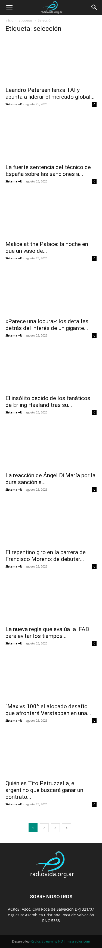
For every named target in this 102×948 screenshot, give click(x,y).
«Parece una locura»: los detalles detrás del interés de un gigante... (46, 324)
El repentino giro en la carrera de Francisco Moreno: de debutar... (45, 555)
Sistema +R (13, 104)
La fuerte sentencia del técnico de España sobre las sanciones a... (48, 170)
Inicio (9, 20)
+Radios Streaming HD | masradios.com (59, 941)
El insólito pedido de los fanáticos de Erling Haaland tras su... (47, 401)
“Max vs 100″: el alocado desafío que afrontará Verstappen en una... (48, 709)
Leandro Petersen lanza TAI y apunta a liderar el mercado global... (50, 93)
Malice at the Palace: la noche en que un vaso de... (46, 247)
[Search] (94, 7)
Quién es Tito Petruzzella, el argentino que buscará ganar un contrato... (44, 790)
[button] (9, 7)
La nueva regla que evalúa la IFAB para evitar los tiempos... (47, 632)
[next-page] (66, 827)
